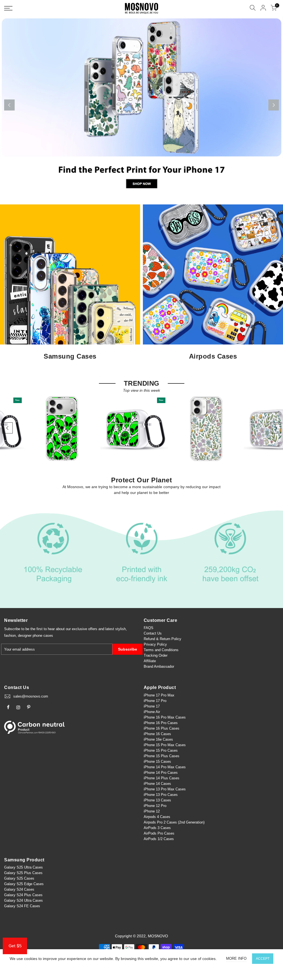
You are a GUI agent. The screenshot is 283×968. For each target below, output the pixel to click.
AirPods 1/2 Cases (159, 839)
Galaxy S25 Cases (19, 878)
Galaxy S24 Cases (19, 889)
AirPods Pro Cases (159, 833)
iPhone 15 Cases (157, 761)
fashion (10, 635)
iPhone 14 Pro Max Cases (165, 767)
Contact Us (153, 633)
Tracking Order (155, 655)
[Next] (273, 105)
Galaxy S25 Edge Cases (24, 884)
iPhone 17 (152, 706)
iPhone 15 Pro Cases (161, 750)
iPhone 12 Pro (155, 806)
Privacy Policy (155, 644)
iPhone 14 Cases (157, 784)
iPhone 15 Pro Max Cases (165, 745)
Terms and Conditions (161, 650)
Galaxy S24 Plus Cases (23, 895)
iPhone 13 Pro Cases (161, 795)
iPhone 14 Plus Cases (161, 778)
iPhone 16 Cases (157, 734)
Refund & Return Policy (162, 639)
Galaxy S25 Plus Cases (23, 873)
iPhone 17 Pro (155, 701)
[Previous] (9, 105)
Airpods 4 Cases (157, 817)
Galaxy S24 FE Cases (22, 906)
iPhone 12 (152, 811)
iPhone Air (152, 712)
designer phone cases (35, 635)
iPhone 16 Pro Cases (161, 723)
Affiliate (150, 661)
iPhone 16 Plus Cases (161, 728)
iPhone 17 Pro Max (159, 695)
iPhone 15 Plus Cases (161, 756)
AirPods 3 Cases (157, 828)
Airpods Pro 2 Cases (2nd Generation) (174, 822)
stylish (120, 629)
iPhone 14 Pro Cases (161, 772)
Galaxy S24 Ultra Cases (23, 900)
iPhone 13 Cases (157, 800)
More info (236, 958)
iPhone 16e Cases (158, 739)
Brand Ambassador (159, 666)
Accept (262, 959)
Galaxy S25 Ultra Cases (23, 867)
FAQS (148, 628)
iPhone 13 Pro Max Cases (165, 789)
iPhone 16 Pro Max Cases (165, 717)
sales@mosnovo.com (30, 696)
